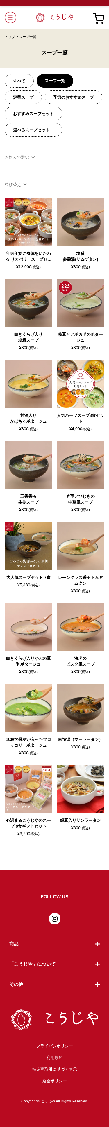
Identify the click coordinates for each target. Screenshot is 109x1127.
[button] (54, 944)
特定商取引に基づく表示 (54, 1069)
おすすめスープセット (33, 113)
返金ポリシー (54, 1081)
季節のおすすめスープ (73, 97)
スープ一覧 (55, 80)
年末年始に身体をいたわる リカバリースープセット (28, 259)
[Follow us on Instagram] (54, 918)
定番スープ (23, 97)
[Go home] (55, 17)
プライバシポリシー (54, 1046)
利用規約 (55, 1057)
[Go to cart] (98, 17)
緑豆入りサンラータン (80, 820)
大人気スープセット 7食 (28, 577)
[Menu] (20, 17)
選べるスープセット (33, 130)
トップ (11, 37)
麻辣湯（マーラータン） (80, 739)
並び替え (13, 184)
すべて (19, 81)
